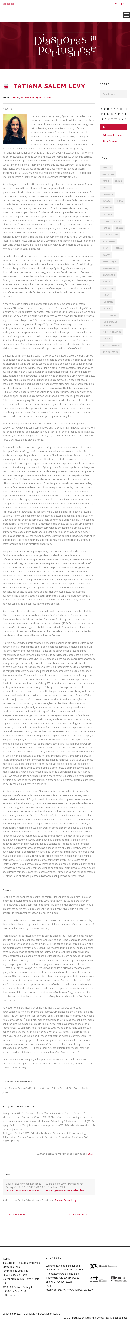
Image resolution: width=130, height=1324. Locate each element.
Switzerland (109, 315)
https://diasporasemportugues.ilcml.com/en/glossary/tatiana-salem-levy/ (45, 1190)
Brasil (105, 181)
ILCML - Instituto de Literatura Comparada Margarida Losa (95, 1317)
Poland (106, 281)
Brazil (16, 97)
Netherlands (109, 268)
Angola (106, 167)
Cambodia (107, 194)
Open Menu (126, 15)
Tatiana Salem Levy (65, 1200)
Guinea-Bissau (110, 234)
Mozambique (109, 261)
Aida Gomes (110, 141)
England (107, 214)
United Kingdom (111, 345)
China (119, 201)
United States (110, 352)
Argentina (108, 174)
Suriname (107, 302)
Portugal (35, 97)
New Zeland (108, 275)
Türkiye (46, 97)
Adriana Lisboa (112, 135)
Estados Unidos (111, 221)
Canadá (106, 201)
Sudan (105, 295)
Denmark (107, 207)
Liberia (118, 248)
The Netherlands (111, 332)
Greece (119, 228)
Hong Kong (108, 241)
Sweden (106, 308)
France (25, 97)
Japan (105, 248)
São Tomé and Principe (109, 324)
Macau (106, 254)
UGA (90, 1153)
